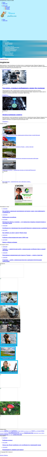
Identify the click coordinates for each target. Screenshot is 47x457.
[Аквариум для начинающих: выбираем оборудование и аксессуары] (10, 387)
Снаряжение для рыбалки (11, 49)
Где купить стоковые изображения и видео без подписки (23, 88)
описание (1, 433)
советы (11, 434)
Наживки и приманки (9, 48)
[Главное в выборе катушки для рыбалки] (9, 400)
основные (6, 433)
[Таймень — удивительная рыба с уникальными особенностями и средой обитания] (9, 134)
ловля (33, 431)
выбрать (14, 431)
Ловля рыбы (5, 41)
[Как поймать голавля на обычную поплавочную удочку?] (9, 428)
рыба (1, 434)
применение (35, 433)
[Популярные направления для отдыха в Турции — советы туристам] (9, 145)
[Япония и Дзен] (10, 332)
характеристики (17, 434)
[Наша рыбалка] (8, 17)
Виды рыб (5, 45)
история (19, 431)
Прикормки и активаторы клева (12, 47)
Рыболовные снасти (8, 46)
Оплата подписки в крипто (12, 114)
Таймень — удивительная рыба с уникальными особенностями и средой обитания (21, 135)
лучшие (39, 431)
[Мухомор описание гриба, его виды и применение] (10, 414)
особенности (13, 433)
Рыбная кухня (6, 51)
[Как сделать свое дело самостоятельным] (9, 373)
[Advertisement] (23, 30)
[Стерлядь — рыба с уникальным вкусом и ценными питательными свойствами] (9, 157)
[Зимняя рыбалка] (9, 304)
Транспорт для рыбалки (10, 50)
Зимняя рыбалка (9, 43)
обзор (42, 431)
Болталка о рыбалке (7, 52)
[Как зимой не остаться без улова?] (8, 345)
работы (42, 433)
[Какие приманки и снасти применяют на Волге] (8, 359)
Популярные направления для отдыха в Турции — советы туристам (17, 146)
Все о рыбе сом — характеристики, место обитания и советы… (16, 181)
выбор (9, 431)
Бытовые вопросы (7, 54)
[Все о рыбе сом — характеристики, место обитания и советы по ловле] (9, 180)
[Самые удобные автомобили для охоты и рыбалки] (10, 318)
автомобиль (2, 431)
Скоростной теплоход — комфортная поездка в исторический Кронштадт (19, 170)
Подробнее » (5, 95)
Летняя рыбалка (8, 44)
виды (6, 431)
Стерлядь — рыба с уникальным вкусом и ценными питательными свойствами (20, 158)
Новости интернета (9, 55)
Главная (2, 59)
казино (22, 431)
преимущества (28, 433)
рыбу (9, 434)
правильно (21, 433)
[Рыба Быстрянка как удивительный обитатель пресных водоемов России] (12, 277)
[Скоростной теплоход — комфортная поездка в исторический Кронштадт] (9, 169)
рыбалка (5, 434)
